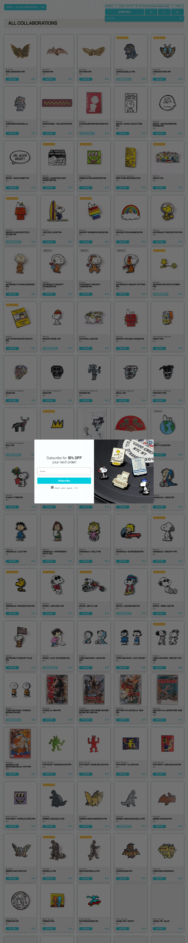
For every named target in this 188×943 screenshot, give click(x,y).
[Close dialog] (150, 442)
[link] (64, 460)
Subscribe (64, 480)
